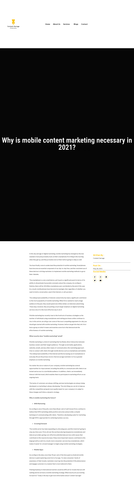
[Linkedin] (106, 277)
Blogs (76, 24)
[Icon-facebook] (95, 277)
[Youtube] (100, 280)
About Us (56, 24)
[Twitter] (95, 280)
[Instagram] (100, 277)
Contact (84, 24)
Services (66, 24)
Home (47, 24)
